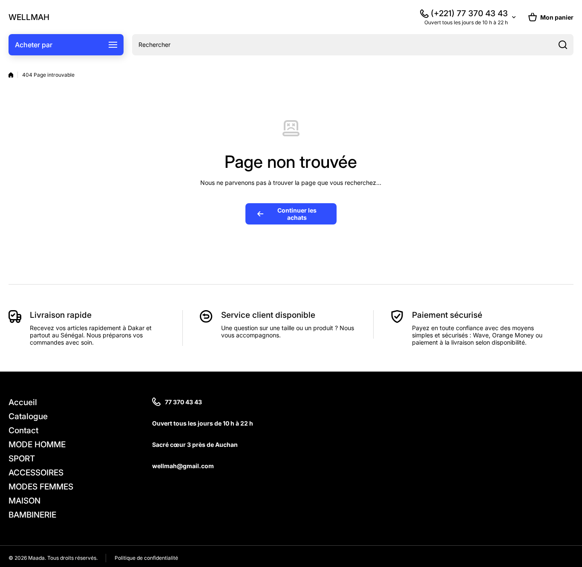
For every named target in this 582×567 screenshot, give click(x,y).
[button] (550, 17)
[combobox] (352, 44)
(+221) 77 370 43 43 (469, 13)
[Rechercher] (562, 44)
